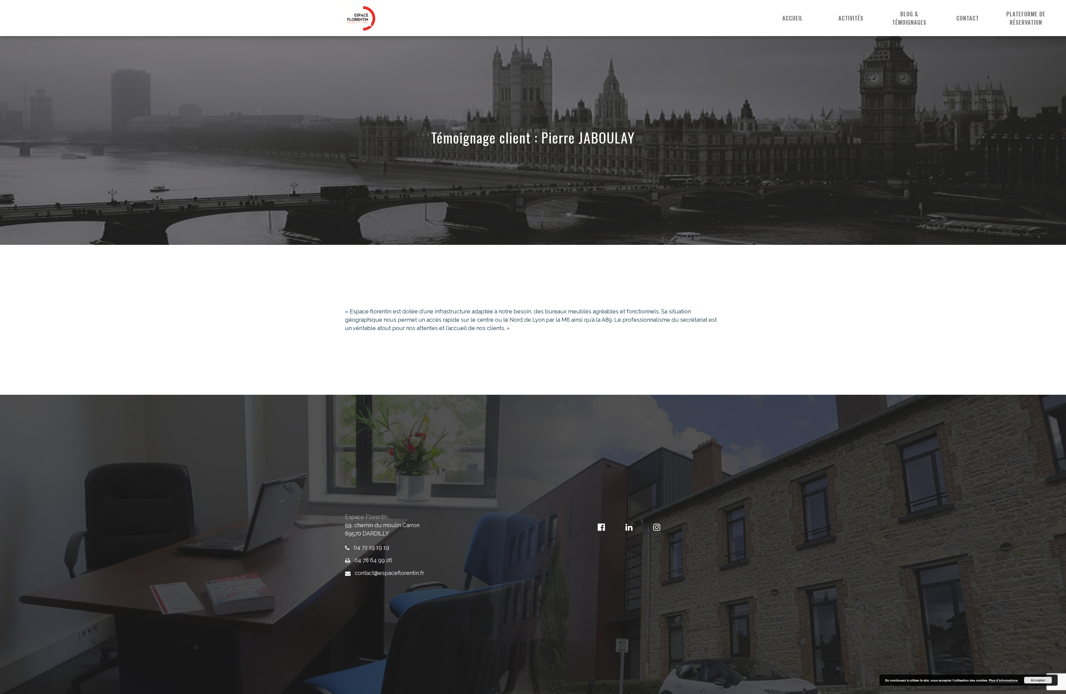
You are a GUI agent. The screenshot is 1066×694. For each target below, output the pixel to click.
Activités (850, 18)
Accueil (792, 18)
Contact (967, 18)
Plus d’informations (1003, 680)
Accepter (1038, 680)
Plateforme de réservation (1025, 18)
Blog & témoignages (909, 18)
